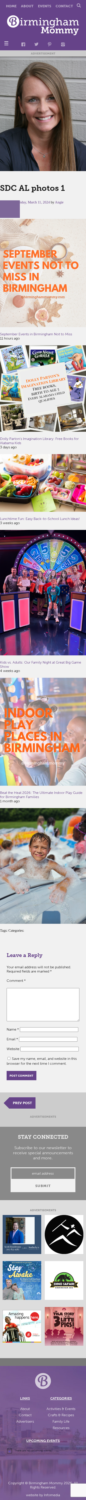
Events (44, 6)
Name (13, 1029)
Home (11, 6)
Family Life (60, 1421)
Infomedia (52, 1495)
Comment (16, 981)
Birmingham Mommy (46, 1483)
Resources (61, 1428)
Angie (59, 202)
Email (12, 1039)
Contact (64, 6)
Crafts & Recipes (61, 1415)
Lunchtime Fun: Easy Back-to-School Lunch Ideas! (40, 519)
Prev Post (22, 1103)
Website (13, 1049)
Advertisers (25, 1421)
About (27, 6)
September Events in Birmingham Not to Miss (36, 334)
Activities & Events (61, 1409)
